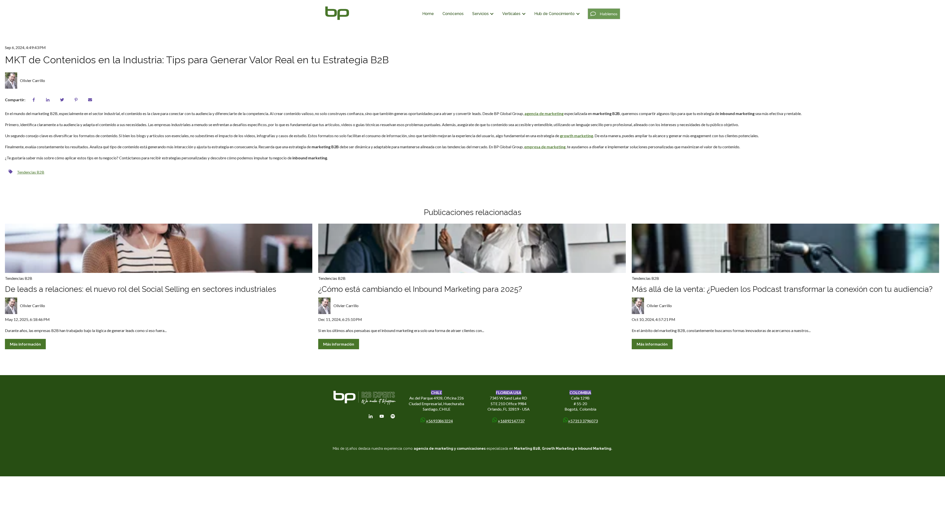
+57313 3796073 (583, 420)
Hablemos (608, 13)
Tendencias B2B (30, 172)
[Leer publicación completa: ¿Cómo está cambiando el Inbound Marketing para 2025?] (472, 248)
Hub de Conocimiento (554, 13)
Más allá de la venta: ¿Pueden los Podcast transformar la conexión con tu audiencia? (782, 289)
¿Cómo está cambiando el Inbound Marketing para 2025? (420, 289)
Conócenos (453, 13)
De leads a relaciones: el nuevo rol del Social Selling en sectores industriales (140, 289)
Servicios (480, 13)
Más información (25, 344)
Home (428, 13)
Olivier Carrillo (32, 80)
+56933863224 (439, 420)
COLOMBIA (580, 392)
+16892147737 (511, 420)
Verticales (511, 13)
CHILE (436, 392)
